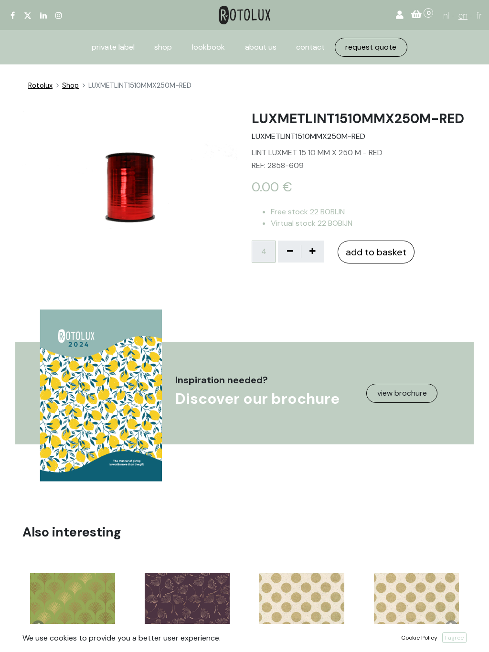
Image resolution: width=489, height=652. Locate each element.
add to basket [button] (376, 252)
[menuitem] (113, 47)
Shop (70, 85)
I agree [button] (454, 637)
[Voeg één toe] (312, 252)
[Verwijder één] (290, 252)
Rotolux (40, 85)
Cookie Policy (419, 637)
